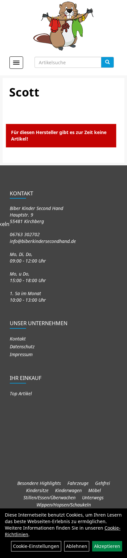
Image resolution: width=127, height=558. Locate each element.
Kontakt (18, 339)
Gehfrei (102, 483)
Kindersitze (37, 490)
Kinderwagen (68, 490)
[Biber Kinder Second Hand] (63, 26)
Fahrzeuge (78, 483)
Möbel (94, 490)
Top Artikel (21, 393)
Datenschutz (22, 346)
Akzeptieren (107, 546)
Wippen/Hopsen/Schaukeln (63, 505)
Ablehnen (76, 546)
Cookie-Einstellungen (36, 546)
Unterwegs (93, 497)
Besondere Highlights (39, 483)
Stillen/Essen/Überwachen (49, 497)
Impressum (21, 354)
